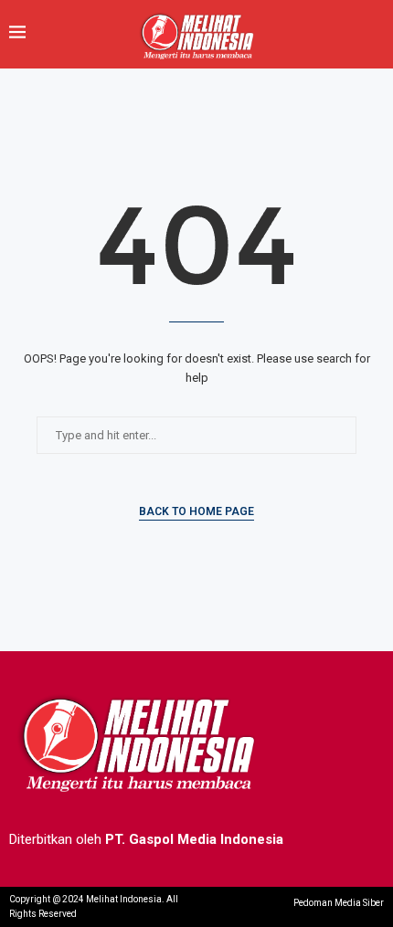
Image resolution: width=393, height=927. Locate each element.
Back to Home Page (196, 511)
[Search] (375, 33)
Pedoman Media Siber (338, 903)
